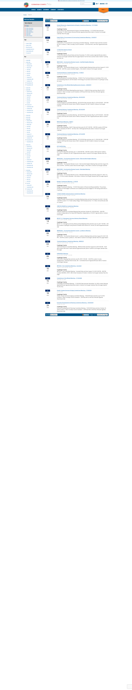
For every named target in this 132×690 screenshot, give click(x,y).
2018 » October (29, 35)
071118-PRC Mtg (61, 146)
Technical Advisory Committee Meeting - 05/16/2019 (71, 109)
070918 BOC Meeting (62, 253)
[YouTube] (101, 4)
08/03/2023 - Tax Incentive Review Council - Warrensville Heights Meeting (76, 158)
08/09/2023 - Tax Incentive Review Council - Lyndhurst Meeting (73, 230)
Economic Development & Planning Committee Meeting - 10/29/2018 (75, 302)
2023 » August (29, 30)
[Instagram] (105, 4)
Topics (102, 9)
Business (39, 9)
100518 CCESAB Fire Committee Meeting (67, 206)
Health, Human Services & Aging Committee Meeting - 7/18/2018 (74, 290)
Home (25, 14)
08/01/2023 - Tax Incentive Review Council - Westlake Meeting (73, 169)
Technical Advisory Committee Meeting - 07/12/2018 (71, 134)
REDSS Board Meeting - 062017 (65, 122)
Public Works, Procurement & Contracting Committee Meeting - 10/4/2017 (77, 37)
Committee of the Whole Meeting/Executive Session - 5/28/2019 (74, 85)
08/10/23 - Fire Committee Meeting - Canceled (69, 266)
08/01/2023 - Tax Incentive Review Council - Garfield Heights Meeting (75, 62)
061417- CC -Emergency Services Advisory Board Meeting (72, 218)
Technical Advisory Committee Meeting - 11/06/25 (70, 72)
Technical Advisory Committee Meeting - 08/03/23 (70, 241)
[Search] (94, 4)
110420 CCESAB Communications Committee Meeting (71, 194)
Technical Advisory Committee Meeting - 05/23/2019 (71, 97)
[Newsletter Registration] (103, 4)
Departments (61, 9)
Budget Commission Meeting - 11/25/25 (67, 181)
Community (53, 9)
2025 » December (29, 29)
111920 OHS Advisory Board (64, 49)
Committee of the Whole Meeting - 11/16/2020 (69, 278)
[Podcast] (106, 4)
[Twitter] (99, 4)
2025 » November (29, 28)
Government (46, 9)
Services (33, 9)
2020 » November (29, 31)
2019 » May (28, 33)
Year (27, 26)
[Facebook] (97, 4)
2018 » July (28, 34)
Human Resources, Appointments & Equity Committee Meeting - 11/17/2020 (77, 25)
